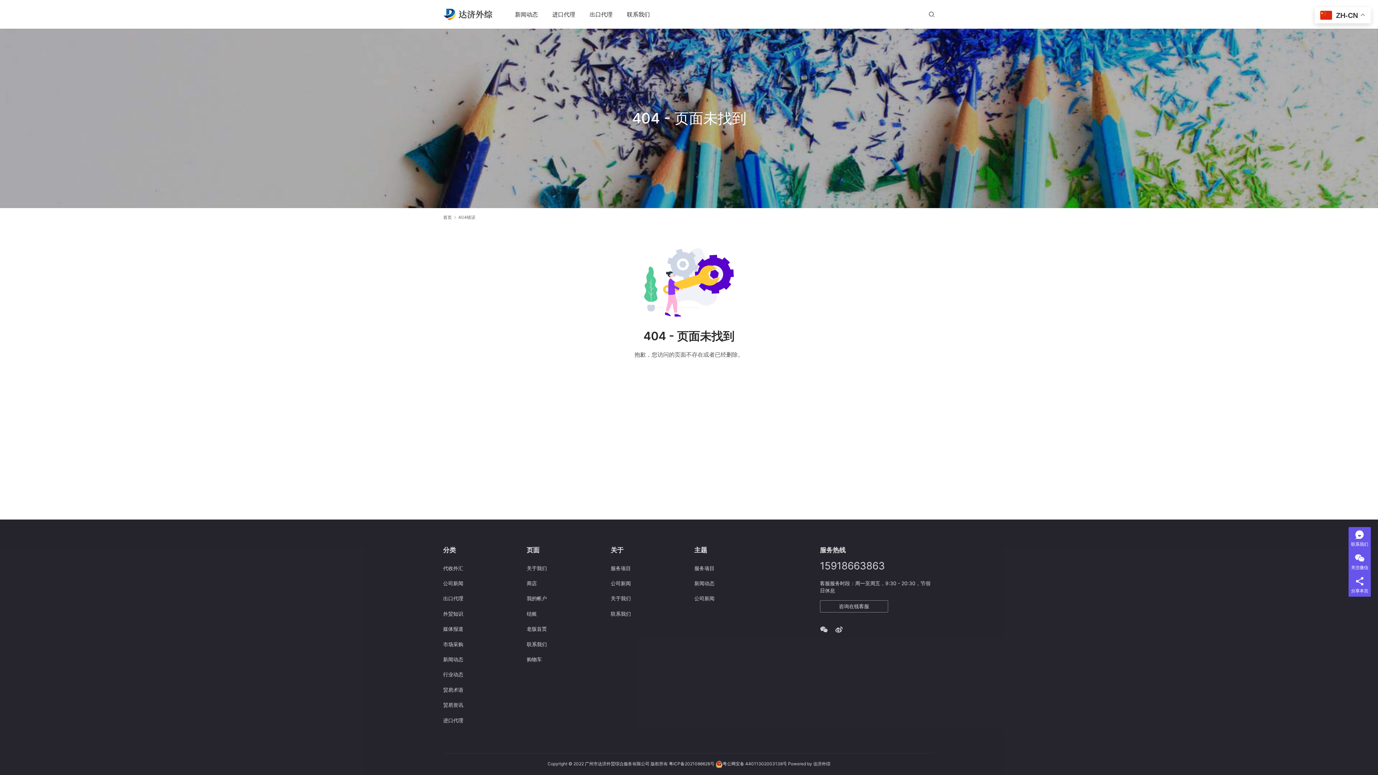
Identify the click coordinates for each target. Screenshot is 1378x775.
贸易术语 (453, 690)
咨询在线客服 (854, 606)
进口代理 (563, 14)
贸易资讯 (453, 705)
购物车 (534, 659)
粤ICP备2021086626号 (691, 763)
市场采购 (453, 644)
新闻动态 (526, 14)
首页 (447, 217)
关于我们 (537, 568)
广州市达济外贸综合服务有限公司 (617, 763)
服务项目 (621, 568)
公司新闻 (453, 583)
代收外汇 (453, 568)
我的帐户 (537, 598)
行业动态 (453, 674)
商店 (532, 583)
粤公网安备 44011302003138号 (755, 763)
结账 (532, 614)
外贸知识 (453, 614)
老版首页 (537, 629)
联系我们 (638, 14)
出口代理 (601, 14)
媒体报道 (453, 629)
